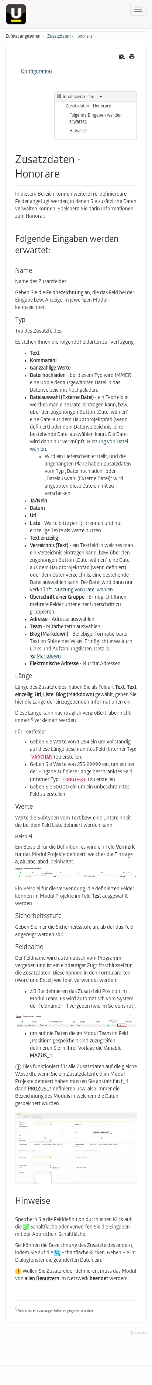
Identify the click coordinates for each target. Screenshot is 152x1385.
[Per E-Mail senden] (122, 57)
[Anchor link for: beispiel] (34, 836)
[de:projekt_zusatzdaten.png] (76, 874)
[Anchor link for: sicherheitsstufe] (65, 915)
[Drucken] (132, 57)
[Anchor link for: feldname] (46, 946)
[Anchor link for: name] (35, 270)
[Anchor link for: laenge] (35, 675)
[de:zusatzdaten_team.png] (76, 1020)
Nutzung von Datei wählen (83, 590)
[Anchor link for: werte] (36, 806)
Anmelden (139, 1333)
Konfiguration (36, 72)
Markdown (49, 657)
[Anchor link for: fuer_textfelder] (48, 731)
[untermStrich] (19, 14)
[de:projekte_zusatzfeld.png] (76, 1148)
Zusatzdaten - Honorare (70, 36)
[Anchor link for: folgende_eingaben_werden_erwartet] (55, 249)
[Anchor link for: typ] (28, 319)
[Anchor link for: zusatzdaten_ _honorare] (65, 172)
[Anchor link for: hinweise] (54, 1199)
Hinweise (78, 131)
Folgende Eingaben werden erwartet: (95, 119)
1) (32, 719)
